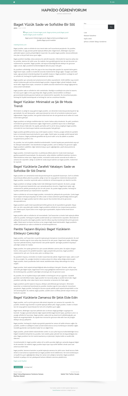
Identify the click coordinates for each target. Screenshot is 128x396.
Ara (85, 23)
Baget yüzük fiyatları (20, 361)
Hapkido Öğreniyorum (64, 10)
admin (15, 28)
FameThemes (56, 390)
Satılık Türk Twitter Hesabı (70, 374)
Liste (85, 33)
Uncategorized (28, 367)
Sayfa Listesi (88, 39)
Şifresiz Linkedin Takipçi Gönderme (95, 42)
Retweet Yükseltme (90, 36)
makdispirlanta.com (20, 45)
